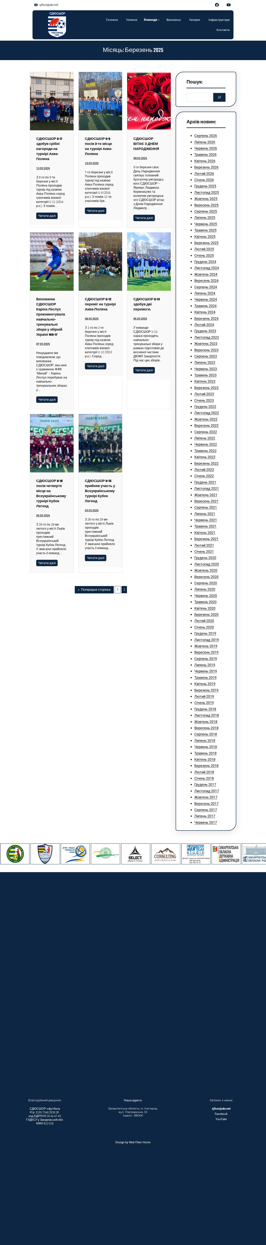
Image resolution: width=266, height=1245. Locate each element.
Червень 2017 (205, 822)
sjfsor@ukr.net (48, 5)
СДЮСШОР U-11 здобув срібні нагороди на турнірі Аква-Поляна (49, 149)
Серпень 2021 (205, 507)
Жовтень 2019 (205, 646)
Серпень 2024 (205, 287)
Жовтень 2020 (205, 570)
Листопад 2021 (206, 488)
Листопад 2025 (206, 192)
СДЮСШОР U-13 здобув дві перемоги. (146, 304)
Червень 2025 (205, 224)
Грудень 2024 (205, 262)
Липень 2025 (204, 218)
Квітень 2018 (204, 759)
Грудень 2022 (205, 407)
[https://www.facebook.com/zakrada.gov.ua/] (237, 853)
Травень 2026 (205, 154)
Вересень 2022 (206, 425)
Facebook (221, 1114)
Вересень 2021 (206, 501)
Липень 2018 (204, 741)
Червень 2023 (205, 369)
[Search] (219, 97)
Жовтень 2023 (205, 344)
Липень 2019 (204, 665)
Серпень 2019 (205, 659)
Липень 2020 (204, 589)
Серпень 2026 (205, 136)
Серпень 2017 (205, 810)
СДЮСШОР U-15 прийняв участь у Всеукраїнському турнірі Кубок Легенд (100, 491)
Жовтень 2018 (205, 722)
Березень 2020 (206, 614)
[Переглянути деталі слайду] (26, 853)
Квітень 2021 (204, 533)
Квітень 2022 (204, 457)
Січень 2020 (204, 627)
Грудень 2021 (205, 482)
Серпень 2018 (205, 734)
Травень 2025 (205, 230)
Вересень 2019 (206, 652)
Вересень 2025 (206, 205)
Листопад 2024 (206, 268)
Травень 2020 (205, 602)
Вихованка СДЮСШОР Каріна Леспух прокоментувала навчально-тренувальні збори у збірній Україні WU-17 (50, 317)
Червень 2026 (205, 148)
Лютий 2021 (204, 545)
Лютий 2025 (204, 249)
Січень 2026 (204, 180)
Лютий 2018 (204, 772)
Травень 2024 (205, 306)
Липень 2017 (204, 816)
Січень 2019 (204, 703)
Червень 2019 (205, 671)
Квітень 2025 (204, 237)
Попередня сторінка (94, 589)
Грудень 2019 (205, 633)
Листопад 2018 (206, 715)
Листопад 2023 (206, 337)
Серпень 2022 (205, 432)
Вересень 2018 (206, 728)
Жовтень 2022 (205, 419)
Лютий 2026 (204, 174)
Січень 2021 (204, 551)
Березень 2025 (206, 243)
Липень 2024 (204, 293)
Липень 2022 (204, 438)
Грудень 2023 (205, 331)
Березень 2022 (206, 463)
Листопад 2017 (206, 791)
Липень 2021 (204, 514)
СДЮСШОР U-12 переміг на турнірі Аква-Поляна (100, 304)
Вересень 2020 (206, 577)
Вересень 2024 (206, 281)
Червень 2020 (205, 596)
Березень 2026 (206, 167)
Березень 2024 (206, 318)
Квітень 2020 (204, 608)
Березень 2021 (206, 539)
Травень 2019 (205, 678)
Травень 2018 (205, 753)
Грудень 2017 (205, 784)
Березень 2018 (206, 766)
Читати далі (47, 216)
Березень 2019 (206, 690)
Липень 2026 (204, 142)
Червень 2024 (205, 299)
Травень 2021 (205, 526)
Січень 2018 (204, 778)
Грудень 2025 (205, 186)
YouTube (221, 1119)
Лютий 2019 (204, 696)
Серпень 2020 (205, 583)
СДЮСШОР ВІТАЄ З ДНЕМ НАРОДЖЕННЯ (146, 144)
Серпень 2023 (205, 356)
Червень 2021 (205, 520)
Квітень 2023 (204, 381)
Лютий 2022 (204, 470)
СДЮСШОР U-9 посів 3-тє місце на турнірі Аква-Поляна (98, 147)
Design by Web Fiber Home (133, 1142)
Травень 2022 (205, 451)
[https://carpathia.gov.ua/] (207, 853)
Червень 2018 (205, 747)
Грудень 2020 (205, 558)
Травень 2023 (205, 375)
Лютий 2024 (204, 325)
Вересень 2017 (206, 804)
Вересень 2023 (206, 350)
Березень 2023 (206, 388)
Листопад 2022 (206, 413)
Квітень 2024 (204, 312)
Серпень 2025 (205, 211)
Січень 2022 (204, 476)
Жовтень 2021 (205, 495)
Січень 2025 (204, 255)
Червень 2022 (205, 444)
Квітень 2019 (204, 684)
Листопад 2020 (206, 564)
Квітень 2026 (204, 161)
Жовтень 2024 (205, 274)
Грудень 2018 (205, 709)
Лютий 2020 (204, 621)
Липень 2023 (204, 362)
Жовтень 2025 (205, 199)
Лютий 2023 (204, 394)
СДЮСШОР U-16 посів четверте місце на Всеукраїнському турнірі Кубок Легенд (51, 494)
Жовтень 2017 (205, 797)
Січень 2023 (204, 400)
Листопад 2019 (206, 640)
